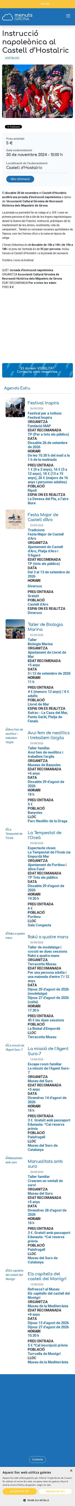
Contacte (37, 1459)
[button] (37, 1500)
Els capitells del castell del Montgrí (47, 1276)
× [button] (71, 1470)
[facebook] (27, 1448)
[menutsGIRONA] (17, 16)
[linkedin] (37, 1448)
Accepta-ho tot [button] (19, 1491)
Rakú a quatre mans (48, 937)
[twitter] (32, 1448)
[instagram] (42, 1448)
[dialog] (37, 1486)
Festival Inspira (43, 403)
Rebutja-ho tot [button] (55, 1491)
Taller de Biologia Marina (45, 627)
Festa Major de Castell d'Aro (43, 517)
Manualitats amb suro (45, 1164)
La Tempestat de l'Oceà (44, 835)
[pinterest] (47, 1448)
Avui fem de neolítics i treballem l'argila (49, 735)
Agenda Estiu (17, 388)
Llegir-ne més (44, 1484)
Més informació (20, 179)
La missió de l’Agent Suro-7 (48, 1051)
